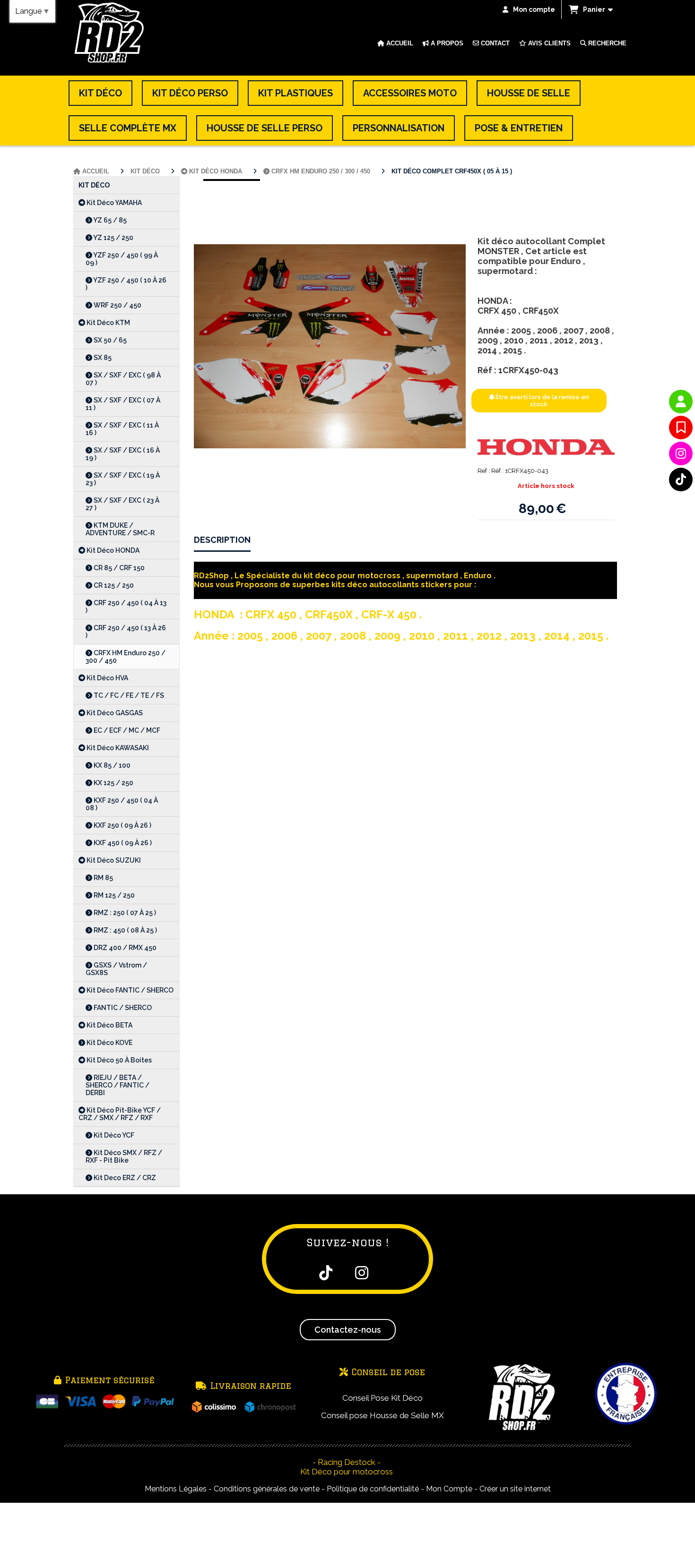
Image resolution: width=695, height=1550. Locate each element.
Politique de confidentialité (373, 1488)
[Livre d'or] (681, 427)
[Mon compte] (681, 401)
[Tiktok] (681, 479)
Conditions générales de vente (267, 1488)
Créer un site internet (515, 1488)
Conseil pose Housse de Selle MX (382, 1415)
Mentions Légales (176, 1488)
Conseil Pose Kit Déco (382, 1398)
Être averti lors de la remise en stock (541, 401)
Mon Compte (449, 1488)
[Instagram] (681, 453)
